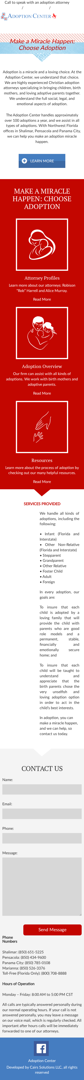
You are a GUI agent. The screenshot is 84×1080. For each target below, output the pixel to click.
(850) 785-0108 (37, 963)
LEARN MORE (42, 161)
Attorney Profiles (42, 278)
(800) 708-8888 (53, 973)
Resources (42, 460)
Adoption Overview (42, 366)
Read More (42, 299)
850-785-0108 (63, 8)
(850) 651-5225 (31, 952)
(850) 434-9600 (33, 957)
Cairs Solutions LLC (46, 1067)
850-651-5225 (36, 8)
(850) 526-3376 (32, 968)
